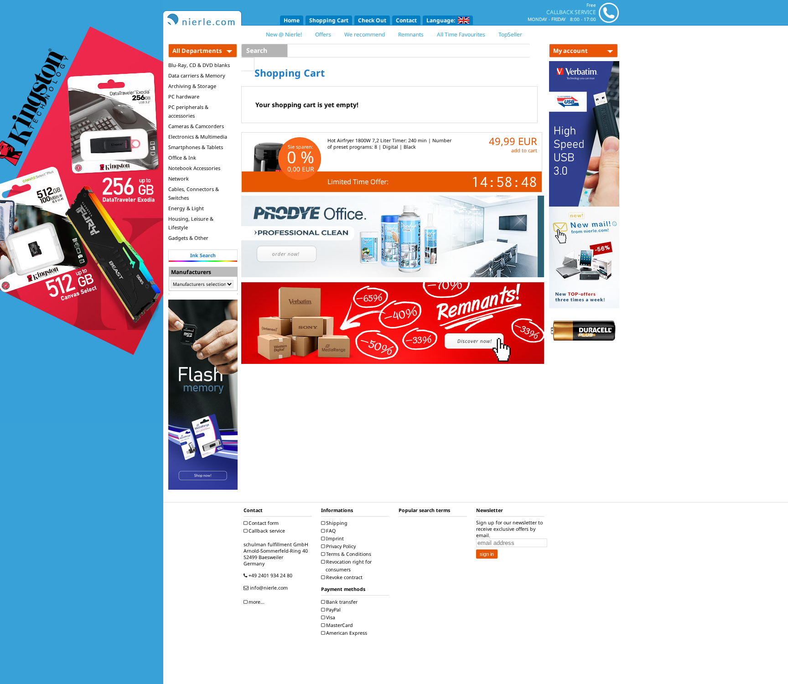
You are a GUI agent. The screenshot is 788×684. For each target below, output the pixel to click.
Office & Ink (182, 157)
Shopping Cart (328, 20)
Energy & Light (186, 208)
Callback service (266, 531)
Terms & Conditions (348, 554)
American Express (346, 633)
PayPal (333, 609)
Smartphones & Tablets (195, 147)
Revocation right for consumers (348, 566)
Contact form (263, 523)
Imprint (334, 538)
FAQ (330, 531)
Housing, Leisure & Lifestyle (190, 223)
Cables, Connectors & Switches (193, 193)
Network (178, 178)
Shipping (336, 523)
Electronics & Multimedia (197, 136)
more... (255, 602)
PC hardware (183, 96)
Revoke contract (344, 577)
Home (292, 20)
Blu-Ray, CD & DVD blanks (199, 65)
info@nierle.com (268, 588)
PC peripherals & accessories (188, 111)
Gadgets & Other (188, 237)
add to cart (524, 150)
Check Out (372, 20)
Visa (330, 617)
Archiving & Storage (192, 86)
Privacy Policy (340, 546)
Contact (406, 20)
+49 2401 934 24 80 (269, 575)
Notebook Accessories (194, 168)
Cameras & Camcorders (196, 126)
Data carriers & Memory (196, 75)
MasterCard (339, 625)
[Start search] (247, 64)
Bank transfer (341, 602)
